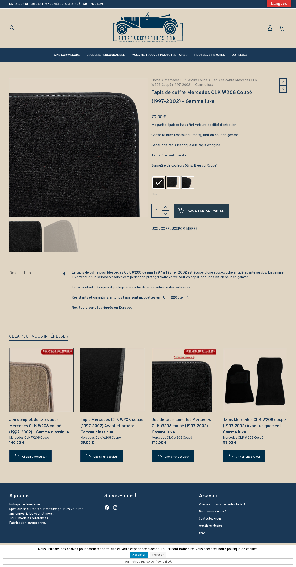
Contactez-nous (210, 519)
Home (155, 80)
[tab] (37, 273)
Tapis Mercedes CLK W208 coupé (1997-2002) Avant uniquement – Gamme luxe (254, 426)
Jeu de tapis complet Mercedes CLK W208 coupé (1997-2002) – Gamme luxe (181, 426)
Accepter (138, 555)
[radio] (158, 182)
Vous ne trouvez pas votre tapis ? (222, 505)
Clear (154, 194)
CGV (202, 533)
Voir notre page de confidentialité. (148, 562)
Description (20, 273)
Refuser (158, 555)
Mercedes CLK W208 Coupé (186, 80)
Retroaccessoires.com (113, 277)
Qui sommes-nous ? (212, 511)
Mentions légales (210, 526)
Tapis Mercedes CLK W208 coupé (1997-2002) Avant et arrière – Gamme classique (111, 426)
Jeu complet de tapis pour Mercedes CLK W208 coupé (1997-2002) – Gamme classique (39, 426)
